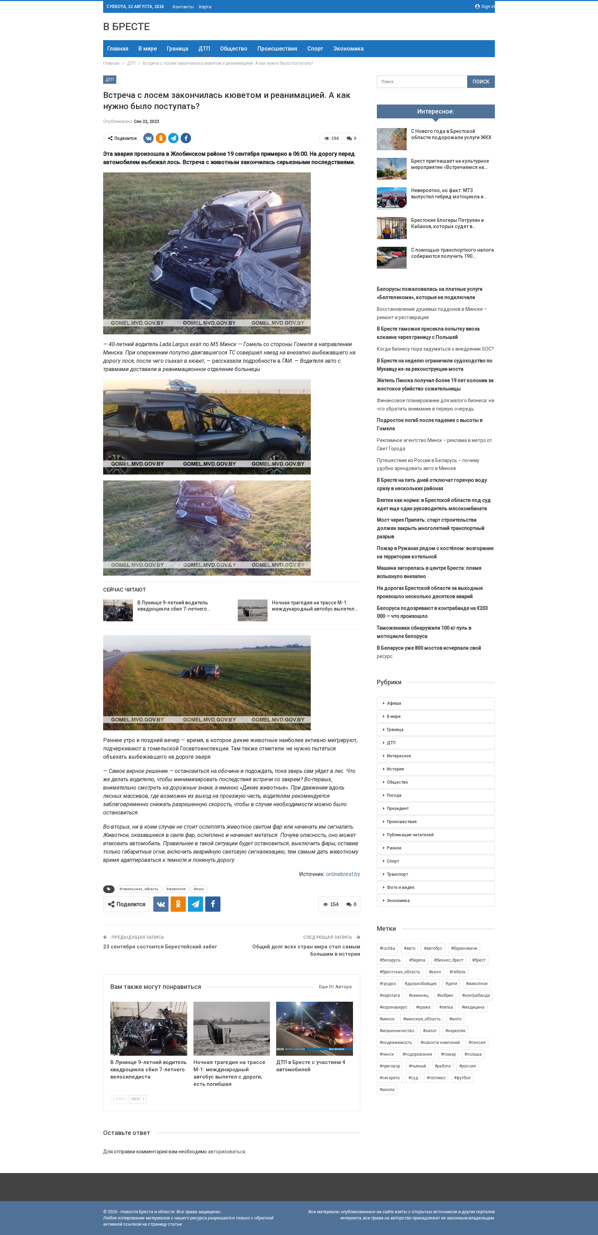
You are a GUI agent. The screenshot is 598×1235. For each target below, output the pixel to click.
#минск (387, 1019)
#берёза (417, 960)
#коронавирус (393, 1007)
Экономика (348, 48)
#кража (423, 1007)
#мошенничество (397, 1030)
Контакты (183, 6)
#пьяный (417, 1066)
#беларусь (390, 960)
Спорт (315, 48)
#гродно (388, 983)
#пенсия (477, 1042)
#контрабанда (476, 995)
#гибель (457, 972)
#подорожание (417, 1054)
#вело (435, 972)
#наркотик (455, 1030)
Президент (398, 808)
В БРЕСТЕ (126, 26)
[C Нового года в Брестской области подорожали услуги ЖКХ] (392, 139)
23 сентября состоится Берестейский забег (160, 947)
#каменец (418, 995)
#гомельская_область (138, 889)
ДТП (204, 48)
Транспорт (397, 874)
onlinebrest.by (343, 874)
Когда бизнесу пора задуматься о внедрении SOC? (435, 349)
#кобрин (445, 995)
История (395, 769)
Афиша (394, 703)
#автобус (433, 948)
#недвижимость (396, 1042)
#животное (176, 889)
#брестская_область (400, 972)
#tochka (387, 948)
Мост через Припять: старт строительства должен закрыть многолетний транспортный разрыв (430, 528)
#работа (443, 1066)
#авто (409, 948)
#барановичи (464, 948)
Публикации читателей (410, 834)
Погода (394, 795)
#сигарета (390, 1077)
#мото (455, 1019)
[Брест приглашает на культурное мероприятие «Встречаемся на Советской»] (392, 169)
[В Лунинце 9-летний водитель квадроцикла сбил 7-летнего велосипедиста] (118, 611)
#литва (446, 1007)
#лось (199, 889)
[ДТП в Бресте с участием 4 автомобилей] (314, 1028)
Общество (233, 48)
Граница (177, 48)
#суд (413, 1077)
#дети (451, 983)
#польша (473, 1054)
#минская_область (422, 1019)
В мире (147, 48)
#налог (430, 1030)
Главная (117, 48)
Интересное (399, 756)
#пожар (448, 1054)
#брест (479, 960)
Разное (394, 848)
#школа (387, 1089)
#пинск (387, 1054)
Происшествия (277, 48)
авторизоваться (226, 1151)
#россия (467, 1066)
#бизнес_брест (448, 960)
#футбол (462, 1077)
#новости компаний (440, 1042)
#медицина (473, 1007)
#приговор (390, 1066)
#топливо (436, 1077)
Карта (205, 6)
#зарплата (390, 995)
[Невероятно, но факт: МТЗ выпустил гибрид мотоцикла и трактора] (392, 198)
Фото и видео (401, 887)
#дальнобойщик (421, 983)
